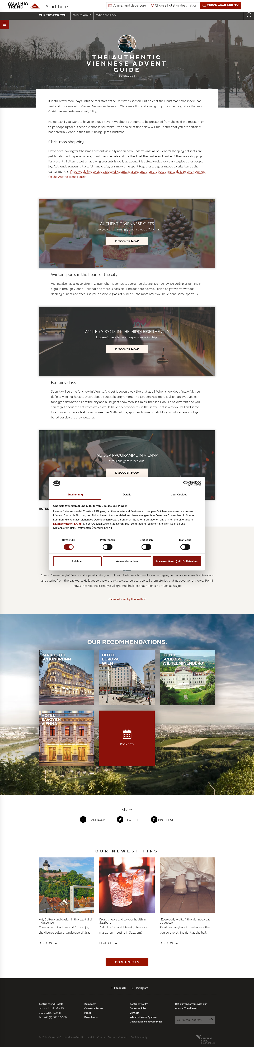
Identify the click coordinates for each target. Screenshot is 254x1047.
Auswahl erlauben (127, 561)
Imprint (90, 1037)
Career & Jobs (138, 1008)
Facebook (120, 988)
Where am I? (82, 15)
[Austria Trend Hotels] (24, 5)
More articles (127, 962)
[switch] (107, 547)
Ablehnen (77, 561)
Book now (127, 744)
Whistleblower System (143, 1017)
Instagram (142, 988)
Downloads (90, 1017)
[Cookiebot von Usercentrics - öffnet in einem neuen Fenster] (186, 483)
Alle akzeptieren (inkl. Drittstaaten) (176, 561)
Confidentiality (139, 1004)
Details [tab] (127, 494)
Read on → (48, 943)
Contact (134, 1013)
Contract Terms (93, 1008)
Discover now (127, 241)
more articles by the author (127, 599)
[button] (173, 5)
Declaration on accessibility (146, 1021)
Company (90, 1004)
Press (87, 1013)
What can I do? (106, 15)
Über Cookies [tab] (179, 494)
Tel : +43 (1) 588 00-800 (53, 1017)
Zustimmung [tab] (75, 494)
